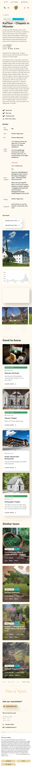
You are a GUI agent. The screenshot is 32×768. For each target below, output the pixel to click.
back (6, 15)
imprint (10, 755)
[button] (4, 736)
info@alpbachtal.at (10, 727)
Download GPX (11, 220)
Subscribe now (11, 706)
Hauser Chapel (11, 418)
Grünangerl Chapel (12, 502)
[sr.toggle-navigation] (4, 8)
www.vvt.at (14, 162)
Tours (18, 681)
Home (4, 681)
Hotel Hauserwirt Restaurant (12, 458)
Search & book (11, 681)
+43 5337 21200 (9, 724)
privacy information (11, 754)
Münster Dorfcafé (12, 373)
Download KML (11, 225)
